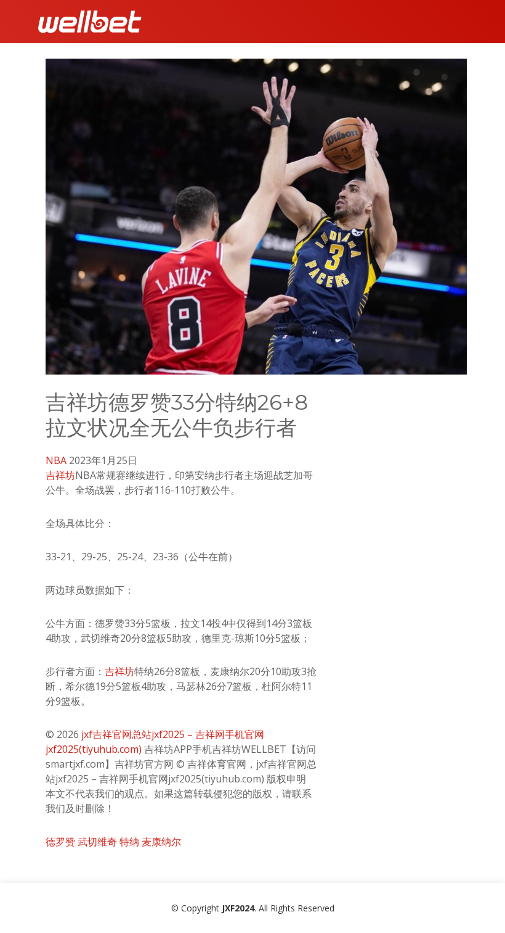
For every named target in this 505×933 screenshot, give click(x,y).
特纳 (129, 841)
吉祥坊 (60, 475)
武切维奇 (97, 841)
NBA (56, 460)
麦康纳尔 (161, 841)
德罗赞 (60, 841)
